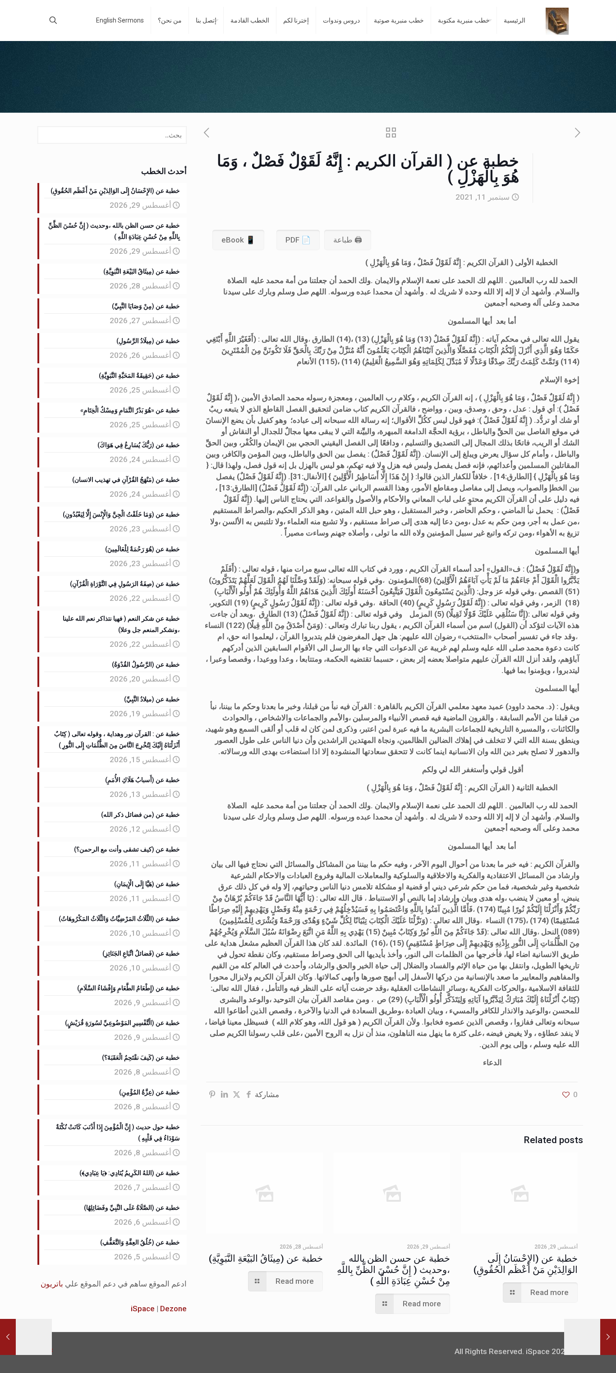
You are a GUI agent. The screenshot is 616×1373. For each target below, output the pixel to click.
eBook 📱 (238, 239)
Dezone (173, 1308)
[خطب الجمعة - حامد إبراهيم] (557, 20)
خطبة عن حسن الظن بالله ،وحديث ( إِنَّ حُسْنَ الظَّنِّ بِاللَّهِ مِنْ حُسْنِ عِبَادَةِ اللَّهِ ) (393, 1269)
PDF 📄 (298, 239)
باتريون (52, 1283)
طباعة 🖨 (347, 239)
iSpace (143, 1308)
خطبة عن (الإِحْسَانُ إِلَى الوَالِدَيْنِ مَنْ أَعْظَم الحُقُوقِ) (525, 1264)
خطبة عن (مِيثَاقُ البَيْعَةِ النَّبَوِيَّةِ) (266, 1258)
